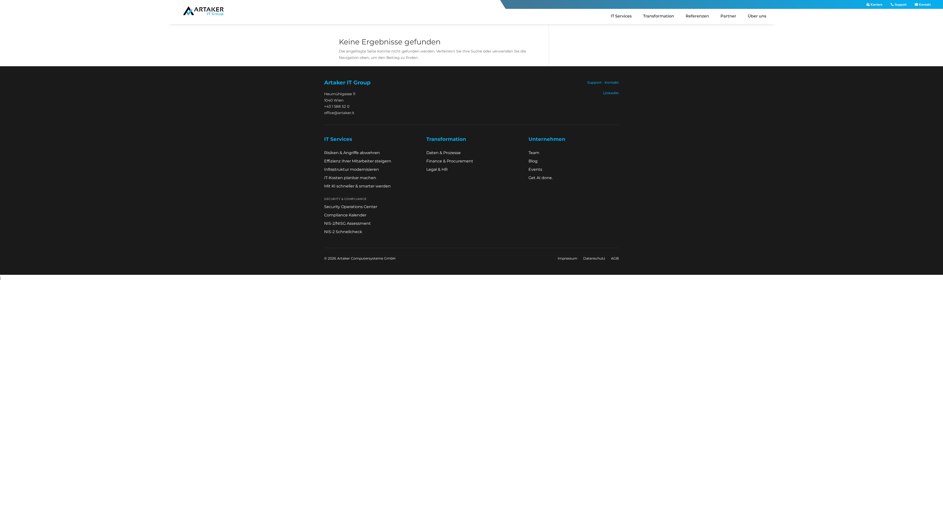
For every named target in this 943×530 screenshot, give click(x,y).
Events (535, 169)
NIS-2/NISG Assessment (347, 223)
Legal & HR (437, 169)
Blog (533, 161)
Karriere (876, 4)
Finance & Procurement (449, 161)
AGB (615, 258)
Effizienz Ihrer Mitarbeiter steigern (357, 161)
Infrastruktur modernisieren (351, 169)
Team (533, 152)
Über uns (757, 16)
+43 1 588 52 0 (336, 106)
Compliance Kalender (345, 215)
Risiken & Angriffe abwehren (352, 152)
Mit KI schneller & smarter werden (357, 186)
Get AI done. (540, 177)
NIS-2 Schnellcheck (343, 231)
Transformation (658, 16)
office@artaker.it (339, 112)
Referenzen (697, 16)
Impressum (567, 258)
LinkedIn (611, 93)
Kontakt (925, 4)
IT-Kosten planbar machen (350, 177)
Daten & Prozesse (443, 152)
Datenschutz (594, 258)
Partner (728, 16)
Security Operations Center (350, 206)
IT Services (621, 16)
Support (901, 4)
